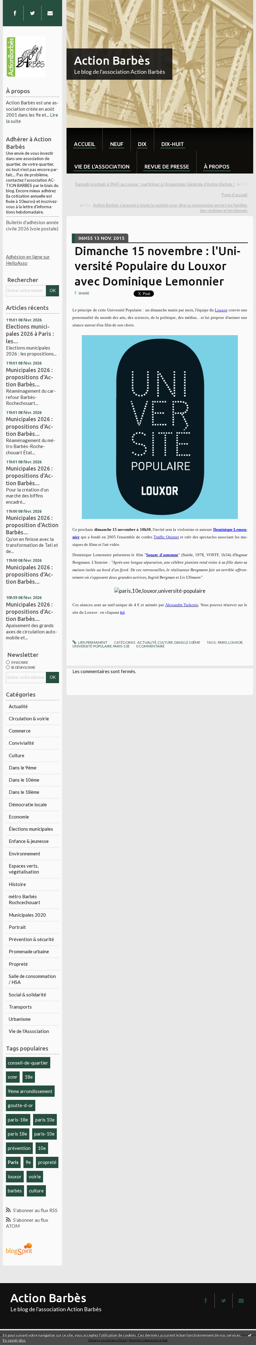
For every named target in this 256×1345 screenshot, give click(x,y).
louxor (15, 1176)
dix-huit (172, 144)
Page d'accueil (234, 194)
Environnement (24, 853)
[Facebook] (15, 13)
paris (222, 642)
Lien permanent (92, 642)
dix (142, 144)
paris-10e (44, 1133)
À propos (216, 166)
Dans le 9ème (23, 767)
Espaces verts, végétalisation (24, 869)
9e (28, 1162)
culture (36, 1190)
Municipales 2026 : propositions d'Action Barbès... (29, 377)
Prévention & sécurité (31, 939)
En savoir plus (14, 1340)
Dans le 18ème (24, 792)
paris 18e (17, 1133)
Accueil (84, 144)
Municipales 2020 (27, 915)
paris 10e (45, 1119)
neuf (116, 144)
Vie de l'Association (29, 1031)
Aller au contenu (20, 5)
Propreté (18, 964)
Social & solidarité (27, 994)
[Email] (50, 13)
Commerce (20, 730)
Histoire (17, 884)
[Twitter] (32, 13)
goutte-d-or (20, 1105)
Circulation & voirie (29, 718)
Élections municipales (31, 829)
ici (122, 612)
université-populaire (92, 646)
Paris (13, 1162)
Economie (19, 816)
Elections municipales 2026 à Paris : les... (30, 333)
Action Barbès (112, 60)
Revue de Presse (167, 166)
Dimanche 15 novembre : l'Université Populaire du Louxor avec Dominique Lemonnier (157, 266)
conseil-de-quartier (28, 1062)
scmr (12, 1077)
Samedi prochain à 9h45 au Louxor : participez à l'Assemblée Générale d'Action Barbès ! (155, 184)
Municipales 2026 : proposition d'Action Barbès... (32, 525)
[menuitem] (84, 139)
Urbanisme (20, 1019)
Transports (20, 1007)
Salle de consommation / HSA (32, 979)
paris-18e (18, 1119)
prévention (19, 1148)
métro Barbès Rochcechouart (24, 899)
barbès (15, 1190)
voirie (35, 1176)
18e (29, 1077)
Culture (16, 755)
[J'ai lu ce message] (249, 1334)
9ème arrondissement (30, 1091)
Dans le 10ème (24, 780)
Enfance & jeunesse (29, 841)
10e (42, 1148)
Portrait (17, 927)
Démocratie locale (28, 804)
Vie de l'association (102, 166)
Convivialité (21, 743)
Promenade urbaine (29, 951)
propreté (47, 1162)
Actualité (18, 706)
